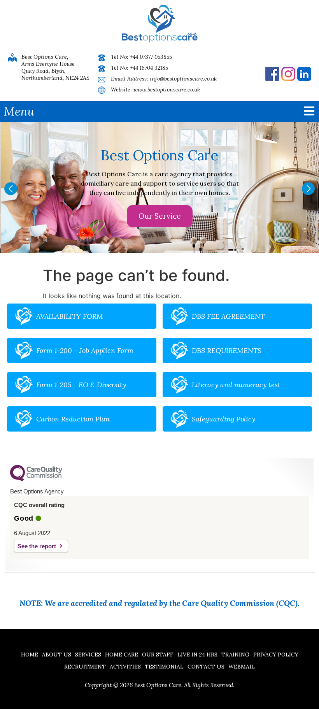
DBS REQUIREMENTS (226, 350)
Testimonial (164, 666)
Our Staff (158, 654)
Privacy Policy (275, 654)
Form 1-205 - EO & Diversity (81, 384)
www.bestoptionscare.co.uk (166, 89)
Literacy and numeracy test (236, 384)
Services (88, 654)
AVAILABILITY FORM (69, 316)
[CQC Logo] (36, 479)
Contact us (206, 666)
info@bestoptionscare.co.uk (183, 78)
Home (29, 654)
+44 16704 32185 (149, 67)
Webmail (241, 666)
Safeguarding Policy (223, 418)
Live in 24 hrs (197, 654)
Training (235, 654)
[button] (11, 188)
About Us (56, 654)
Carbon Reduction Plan (73, 418)
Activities (125, 666)
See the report (37, 546)
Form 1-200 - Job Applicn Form (84, 350)
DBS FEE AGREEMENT (228, 316)
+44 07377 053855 (151, 56)
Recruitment (85, 666)
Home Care (121, 654)
